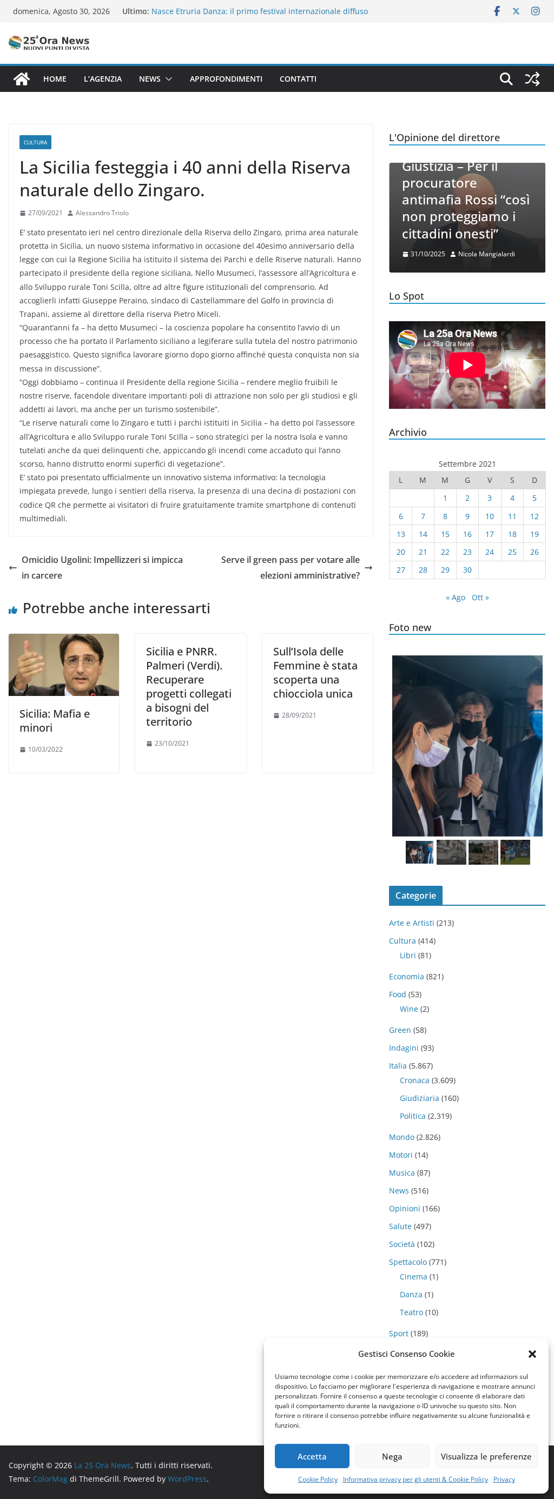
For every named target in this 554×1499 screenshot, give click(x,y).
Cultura (35, 142)
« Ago (455, 597)
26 (534, 552)
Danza (411, 1294)
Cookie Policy (318, 1479)
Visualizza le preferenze (486, 1456)
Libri (408, 955)
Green (400, 1030)
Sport (398, 1333)
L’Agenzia (103, 79)
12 (534, 516)
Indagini (404, 1048)
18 (512, 534)
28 (423, 570)
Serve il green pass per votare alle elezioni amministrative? (290, 567)
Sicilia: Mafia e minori (54, 720)
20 (401, 552)
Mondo (401, 1137)
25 (512, 552)
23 (467, 552)
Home (55, 79)
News (150, 79)
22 (445, 552)
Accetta (312, 1456)
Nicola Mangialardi (486, 253)
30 (467, 570)
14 (423, 534)
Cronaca (415, 1080)
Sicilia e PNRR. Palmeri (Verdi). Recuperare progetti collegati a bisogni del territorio (189, 686)
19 (534, 534)
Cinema (413, 1276)
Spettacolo (408, 1262)
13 (401, 534)
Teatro (411, 1312)
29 (445, 570)
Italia (398, 1065)
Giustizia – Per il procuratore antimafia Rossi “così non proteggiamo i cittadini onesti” (466, 199)
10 (489, 516)
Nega (392, 1456)
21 (423, 552)
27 (401, 570)
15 (445, 534)
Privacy (504, 1479)
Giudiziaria (419, 1098)
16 (467, 534)
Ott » (480, 597)
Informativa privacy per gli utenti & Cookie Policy (415, 1479)
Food (397, 994)
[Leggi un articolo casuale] (532, 79)
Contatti (298, 79)
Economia (406, 976)
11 (512, 516)
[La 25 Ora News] (22, 79)
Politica (413, 1116)
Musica (402, 1173)
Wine (409, 1009)
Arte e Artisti (411, 923)
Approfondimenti (226, 79)
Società (402, 1244)
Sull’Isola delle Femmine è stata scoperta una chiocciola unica (315, 672)
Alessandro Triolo (102, 212)
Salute (400, 1226)
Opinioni (404, 1208)
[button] (532, 1354)
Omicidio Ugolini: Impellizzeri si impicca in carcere (102, 567)
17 (489, 534)
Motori (401, 1155)
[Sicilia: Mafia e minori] (64, 641)
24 (489, 552)
